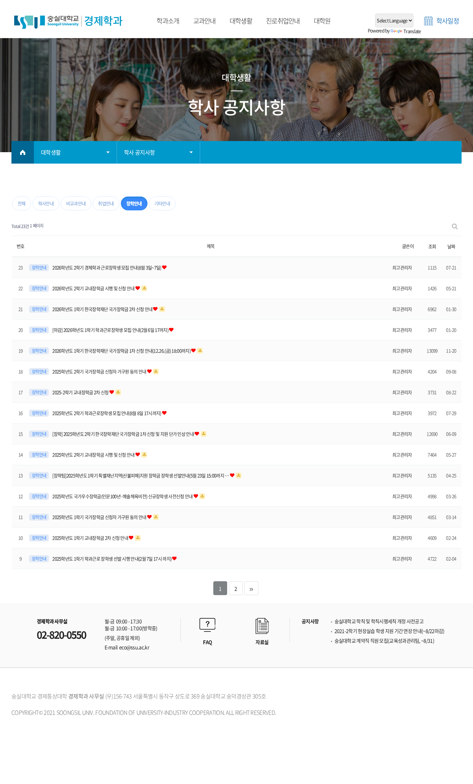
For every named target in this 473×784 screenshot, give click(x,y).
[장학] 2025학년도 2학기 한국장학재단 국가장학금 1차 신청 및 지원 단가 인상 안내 (123, 433)
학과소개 (168, 21)
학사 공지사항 (139, 152)
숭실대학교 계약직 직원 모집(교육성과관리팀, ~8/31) (384, 640)
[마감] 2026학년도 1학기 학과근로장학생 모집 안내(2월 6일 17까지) (110, 329)
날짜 (451, 246)
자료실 (262, 641)
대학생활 (241, 21)
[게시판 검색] (454, 226)
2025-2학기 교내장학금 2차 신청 (80, 392)
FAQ (207, 641)
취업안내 (106, 203)
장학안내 (134, 203)
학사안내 (46, 203)
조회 (432, 246)
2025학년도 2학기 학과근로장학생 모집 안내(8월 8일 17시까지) (107, 413)
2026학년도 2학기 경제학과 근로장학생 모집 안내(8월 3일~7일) (107, 267)
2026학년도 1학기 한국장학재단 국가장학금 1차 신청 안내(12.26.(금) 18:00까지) (121, 350)
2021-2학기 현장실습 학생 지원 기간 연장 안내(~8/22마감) (389, 631)
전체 (22, 203)
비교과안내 (76, 203)
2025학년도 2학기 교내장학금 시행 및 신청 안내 (93, 454)
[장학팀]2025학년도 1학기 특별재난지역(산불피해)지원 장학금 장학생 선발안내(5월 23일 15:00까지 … (141, 475)
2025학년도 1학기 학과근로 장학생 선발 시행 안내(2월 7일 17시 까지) (112, 558)
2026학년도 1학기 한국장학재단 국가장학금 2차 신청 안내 (102, 309)
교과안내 (204, 21)
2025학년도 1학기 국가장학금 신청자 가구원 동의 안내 (99, 517)
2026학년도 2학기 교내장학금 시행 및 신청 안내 (93, 288)
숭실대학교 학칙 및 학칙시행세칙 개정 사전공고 (379, 621)
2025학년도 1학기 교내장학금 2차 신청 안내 (90, 537)
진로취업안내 (283, 21)
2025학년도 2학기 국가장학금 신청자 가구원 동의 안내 (99, 371)
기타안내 (162, 203)
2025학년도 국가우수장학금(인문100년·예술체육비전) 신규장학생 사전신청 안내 (123, 496)
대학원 (322, 21)
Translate (412, 31)
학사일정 (447, 21)
